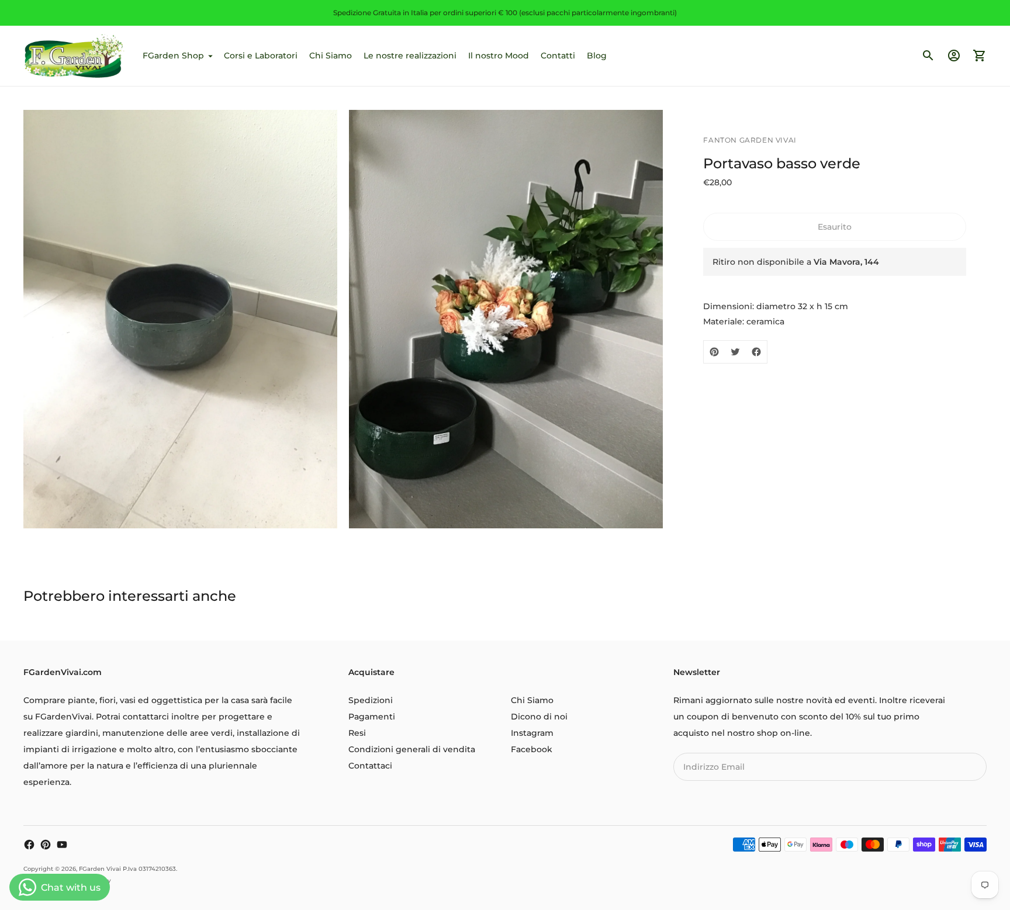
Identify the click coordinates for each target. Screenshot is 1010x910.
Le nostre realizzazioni (410, 55)
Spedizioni (370, 700)
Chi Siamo (330, 55)
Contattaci (370, 765)
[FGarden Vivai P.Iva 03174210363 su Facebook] (29, 844)
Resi (357, 733)
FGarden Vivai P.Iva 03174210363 (127, 869)
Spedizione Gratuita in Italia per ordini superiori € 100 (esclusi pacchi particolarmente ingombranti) (505, 12)
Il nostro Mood (498, 55)
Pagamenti (371, 716)
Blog (597, 55)
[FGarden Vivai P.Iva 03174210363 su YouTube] (62, 844)
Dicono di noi (539, 716)
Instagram (532, 733)
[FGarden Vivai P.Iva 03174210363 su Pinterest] (45, 844)
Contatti (558, 55)
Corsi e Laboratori (261, 55)
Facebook (531, 749)
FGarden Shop (173, 55)
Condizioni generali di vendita (411, 749)
